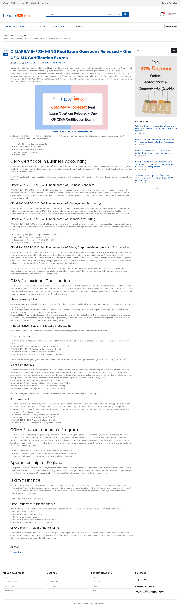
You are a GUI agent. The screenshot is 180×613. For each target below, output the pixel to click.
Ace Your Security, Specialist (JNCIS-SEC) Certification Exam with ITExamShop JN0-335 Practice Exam (154, 178)
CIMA (27, 63)
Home (42, 26)
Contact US (53, 582)
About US (52, 577)
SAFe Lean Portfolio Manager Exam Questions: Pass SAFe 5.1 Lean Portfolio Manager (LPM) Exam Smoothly (156, 128)
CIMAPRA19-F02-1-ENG (57, 63)
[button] (155, 188)
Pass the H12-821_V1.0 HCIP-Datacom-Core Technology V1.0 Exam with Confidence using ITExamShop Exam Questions (154, 164)
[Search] (125, 14)
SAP (94, 590)
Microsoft (96, 582)
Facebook (138, 579)
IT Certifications (79, 26)
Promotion (172, 26)
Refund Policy (10, 586)
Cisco (95, 577)
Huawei (96, 586)
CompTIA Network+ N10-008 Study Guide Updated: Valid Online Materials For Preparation (155, 151)
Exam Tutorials (59, 26)
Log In (165, 3)
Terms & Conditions (12, 582)
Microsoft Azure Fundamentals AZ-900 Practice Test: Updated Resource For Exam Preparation (155, 140)
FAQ (6, 577)
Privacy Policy (10, 590)
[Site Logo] (16, 15)
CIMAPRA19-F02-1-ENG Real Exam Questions (72, 131)
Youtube (144, 579)
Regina (18, 63)
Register (173, 3)
